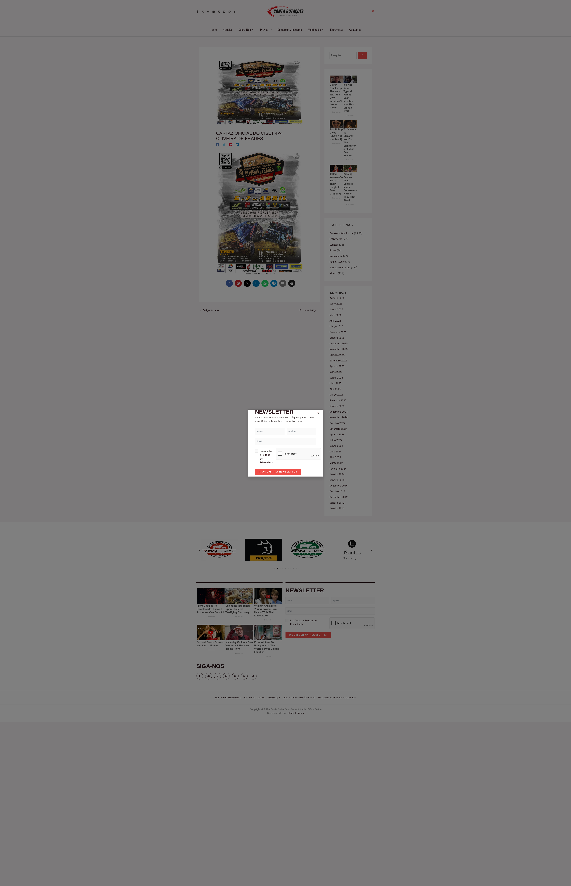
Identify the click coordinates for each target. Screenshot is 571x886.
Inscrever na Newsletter (278, 471)
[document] (285, 443)
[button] (318, 414)
